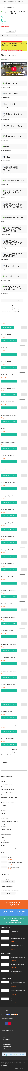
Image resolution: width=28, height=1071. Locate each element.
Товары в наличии (6, 842)
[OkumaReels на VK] (12, 1023)
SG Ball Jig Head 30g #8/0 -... (7, 509)
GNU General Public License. (21, 1068)
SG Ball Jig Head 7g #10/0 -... (7, 496)
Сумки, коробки (5, 824)
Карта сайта (20, 1)
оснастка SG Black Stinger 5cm (8, 415)
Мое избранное (7, 1044)
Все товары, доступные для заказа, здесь (11, 41)
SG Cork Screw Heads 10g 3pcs (8, 590)
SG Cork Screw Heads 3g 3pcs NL (8, 603)
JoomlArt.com (4, 1065)
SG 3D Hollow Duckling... (14, 857)
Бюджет (3, 781)
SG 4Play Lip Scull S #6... (6, 711)
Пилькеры (3, 805)
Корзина (5, 1034)
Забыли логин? (7, 1049)
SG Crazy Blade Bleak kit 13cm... (8, 684)
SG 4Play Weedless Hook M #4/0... (9, 725)
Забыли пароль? (7, 1046)
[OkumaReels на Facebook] (6, 1023)
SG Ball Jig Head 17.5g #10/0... (8, 469)
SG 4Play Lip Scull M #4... (7, 698)
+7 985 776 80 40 (10, 7)
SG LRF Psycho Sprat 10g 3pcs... (18, 938)
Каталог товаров (11, 35)
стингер (3, 428)
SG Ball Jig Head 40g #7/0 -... (7, 536)
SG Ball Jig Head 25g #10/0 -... (8, 455)
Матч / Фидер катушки (7, 792)
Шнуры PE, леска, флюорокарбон (9, 821)
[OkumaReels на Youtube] (9, 1023)
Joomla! (3, 1067)
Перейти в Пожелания (8, 881)
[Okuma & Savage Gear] (14, 11)
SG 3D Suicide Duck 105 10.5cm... (18, 957)
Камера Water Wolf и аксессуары (9, 848)
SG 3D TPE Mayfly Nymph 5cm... (8, 644)
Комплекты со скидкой (7, 784)
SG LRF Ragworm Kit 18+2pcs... (8, 617)
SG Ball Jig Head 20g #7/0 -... (7, 563)
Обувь (2, 837)
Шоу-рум (3, 840)
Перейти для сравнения (8, 893)
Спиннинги (4, 800)
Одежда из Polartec (6, 829)
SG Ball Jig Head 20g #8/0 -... (7, 523)
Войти (4, 1037)
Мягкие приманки (6, 808)
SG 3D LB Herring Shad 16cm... (8, 738)
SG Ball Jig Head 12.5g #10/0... (8, 482)
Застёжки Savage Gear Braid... (8, 442)
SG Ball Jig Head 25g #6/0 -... (7, 576)
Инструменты (4, 818)
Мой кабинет (4, 1)
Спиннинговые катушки (7, 786)
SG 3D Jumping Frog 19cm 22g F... (9, 321)
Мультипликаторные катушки (9, 797)
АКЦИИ (3, 845)
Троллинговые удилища (7, 802)
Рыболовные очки (6, 834)
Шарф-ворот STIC (15, 931)
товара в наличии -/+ (7, 300)
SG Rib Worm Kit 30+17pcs (7, 630)
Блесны (3, 813)
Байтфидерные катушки (7, 789)
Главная (4, 35)
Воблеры (3, 810)
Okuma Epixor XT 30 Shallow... (18, 964)
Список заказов (12, 1)
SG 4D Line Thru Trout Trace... (8, 334)
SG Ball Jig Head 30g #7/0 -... (7, 549)
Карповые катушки (6, 794)
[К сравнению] (22, 327)
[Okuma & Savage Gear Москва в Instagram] (2, 1023)
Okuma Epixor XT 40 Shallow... (15, 862)
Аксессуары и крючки (6, 816)
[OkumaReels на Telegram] (16, 1023)
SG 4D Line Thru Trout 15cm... (8, 374)
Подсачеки (4, 826)
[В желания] (25, 327)
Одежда (3, 832)
